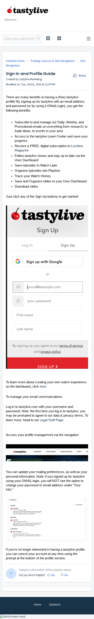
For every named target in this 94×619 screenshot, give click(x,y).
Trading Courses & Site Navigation (52, 61)
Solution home (15, 61)
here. (43, 386)
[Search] (38, 38)
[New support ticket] (48, 38)
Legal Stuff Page (51, 420)
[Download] (38, 314)
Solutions (54, 604)
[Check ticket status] (59, 38)
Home (37, 604)
